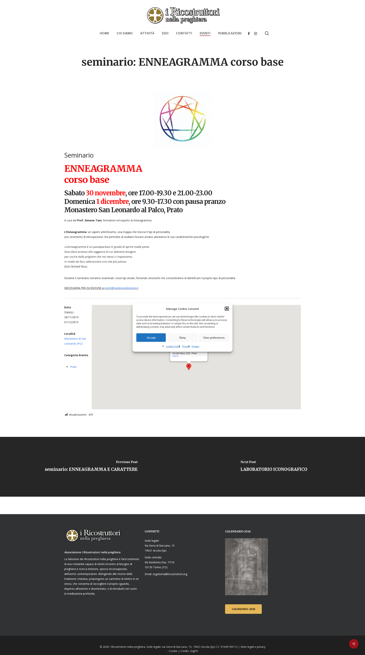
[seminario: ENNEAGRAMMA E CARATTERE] (91, 467)
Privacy (186, 346)
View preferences (214, 337)
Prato (73, 367)
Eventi (175, 356)
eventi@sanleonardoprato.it (121, 288)
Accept (151, 337)
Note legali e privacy (252, 647)
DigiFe (194, 651)
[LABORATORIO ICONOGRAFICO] (273, 467)
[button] (227, 309)
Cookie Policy (173, 346)
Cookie (173, 651)
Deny (182, 337)
